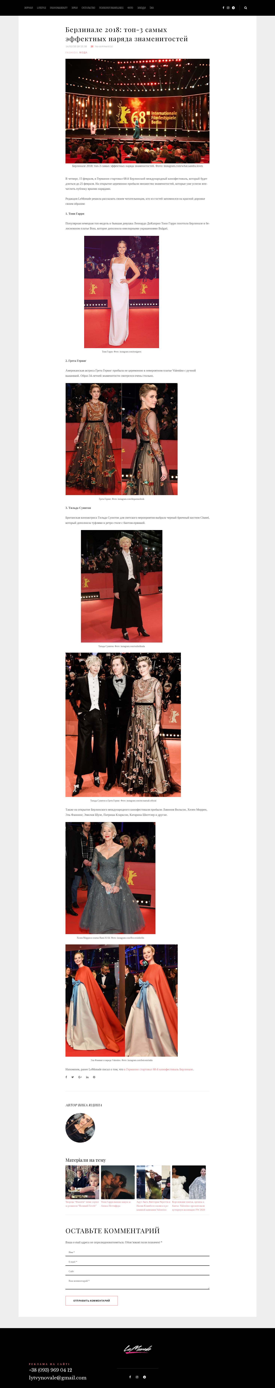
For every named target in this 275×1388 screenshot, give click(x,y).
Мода (83, 52)
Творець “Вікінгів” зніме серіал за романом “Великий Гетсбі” (82, 1203)
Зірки (74, 8)
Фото (130, 8)
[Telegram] (233, 8)
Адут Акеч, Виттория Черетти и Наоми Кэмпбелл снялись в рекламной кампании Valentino (153, 1205)
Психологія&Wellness (111, 8)
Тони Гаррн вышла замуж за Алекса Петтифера (116, 1203)
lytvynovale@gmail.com (57, 1378)
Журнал (28, 8)
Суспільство (88, 8)
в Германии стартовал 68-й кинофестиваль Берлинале (158, 1069)
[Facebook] (223, 8)
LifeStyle (41, 8)
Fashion (71, 52)
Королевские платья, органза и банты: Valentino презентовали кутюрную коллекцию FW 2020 (188, 1205)
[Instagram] (228, 8)
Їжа (152, 8)
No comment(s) (104, 46)
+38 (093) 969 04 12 (50, 1370)
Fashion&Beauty (58, 8)
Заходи (141, 8)
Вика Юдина (90, 1105)
